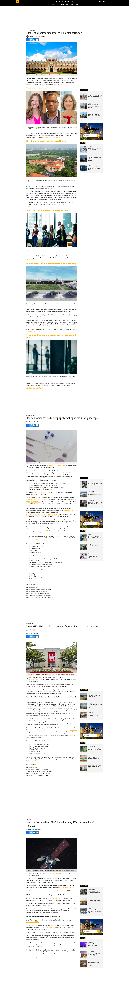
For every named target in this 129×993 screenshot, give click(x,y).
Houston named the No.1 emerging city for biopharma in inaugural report (62, 418)
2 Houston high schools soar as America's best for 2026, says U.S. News (94, 697)
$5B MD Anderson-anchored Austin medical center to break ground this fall (95, 902)
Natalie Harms (32, 36)
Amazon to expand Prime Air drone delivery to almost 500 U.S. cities (94, 911)
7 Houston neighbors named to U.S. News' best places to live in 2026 (95, 96)
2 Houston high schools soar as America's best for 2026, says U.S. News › (39, 589)
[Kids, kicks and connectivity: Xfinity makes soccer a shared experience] (83, 749)
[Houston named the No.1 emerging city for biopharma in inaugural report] (51, 447)
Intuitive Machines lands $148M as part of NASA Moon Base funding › (38, 963)
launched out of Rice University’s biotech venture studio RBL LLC (43, 514)
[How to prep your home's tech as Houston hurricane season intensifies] (83, 963)
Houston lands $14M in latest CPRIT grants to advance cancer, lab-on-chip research (95, 504)
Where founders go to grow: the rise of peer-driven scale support (94, 537)
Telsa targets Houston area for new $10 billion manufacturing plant (95, 493)
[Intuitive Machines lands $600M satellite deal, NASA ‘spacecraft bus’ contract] (51, 855)
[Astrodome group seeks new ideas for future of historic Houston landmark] (83, 706)
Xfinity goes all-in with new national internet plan (93, 944)
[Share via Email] (37, 39)
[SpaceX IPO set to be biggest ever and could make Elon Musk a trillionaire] (83, 158)
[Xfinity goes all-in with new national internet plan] (83, 945)
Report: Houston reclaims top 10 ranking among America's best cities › (39, 595)
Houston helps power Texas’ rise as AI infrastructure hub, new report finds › (39, 597)
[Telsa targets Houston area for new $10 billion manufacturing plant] (83, 494)
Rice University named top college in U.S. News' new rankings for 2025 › (39, 769)
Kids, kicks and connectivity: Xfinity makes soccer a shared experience (95, 748)
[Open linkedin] (108, 1)
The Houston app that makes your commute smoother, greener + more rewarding (95, 955)
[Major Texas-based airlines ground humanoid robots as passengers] (83, 484)
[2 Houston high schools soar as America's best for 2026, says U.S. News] (83, 696)
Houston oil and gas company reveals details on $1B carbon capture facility (51, 263)
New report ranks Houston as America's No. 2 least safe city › (37, 591)
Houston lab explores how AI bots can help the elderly (94, 149)
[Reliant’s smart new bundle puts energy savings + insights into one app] (83, 768)
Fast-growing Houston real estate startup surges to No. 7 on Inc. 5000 (95, 714)
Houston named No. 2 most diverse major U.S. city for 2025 (94, 114)
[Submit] (111, 2)
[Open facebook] (96, 1)
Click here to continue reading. (52, 137)
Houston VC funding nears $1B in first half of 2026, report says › (37, 593)
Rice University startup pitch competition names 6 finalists (46, 141)
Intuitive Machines (57, 873)
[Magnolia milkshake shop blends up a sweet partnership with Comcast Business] (83, 758)
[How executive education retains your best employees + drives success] (83, 556)
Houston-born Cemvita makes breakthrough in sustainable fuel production (94, 106)
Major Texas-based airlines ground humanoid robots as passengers (95, 484)
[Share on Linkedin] (34, 39)
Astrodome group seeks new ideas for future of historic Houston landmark (95, 706)
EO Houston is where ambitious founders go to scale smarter (94, 546)
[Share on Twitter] (31, 39)
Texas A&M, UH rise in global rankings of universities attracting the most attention (62, 628)
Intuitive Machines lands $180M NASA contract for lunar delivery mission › (39, 965)
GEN (48, 531)
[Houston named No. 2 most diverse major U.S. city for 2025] (83, 115)
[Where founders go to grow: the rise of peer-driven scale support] (83, 537)
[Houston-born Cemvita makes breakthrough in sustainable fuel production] (83, 106)
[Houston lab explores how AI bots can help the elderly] (83, 149)
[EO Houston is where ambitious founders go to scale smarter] (83, 547)
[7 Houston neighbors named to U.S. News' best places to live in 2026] (83, 96)
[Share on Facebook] (27, 39)
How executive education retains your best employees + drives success (94, 556)
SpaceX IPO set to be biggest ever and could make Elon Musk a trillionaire (94, 159)
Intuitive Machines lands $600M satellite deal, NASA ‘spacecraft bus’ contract (60, 824)
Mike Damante (29, 421)
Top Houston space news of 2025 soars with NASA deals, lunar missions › (39, 959)
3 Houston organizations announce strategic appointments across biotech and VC (51, 336)
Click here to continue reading (34, 260)
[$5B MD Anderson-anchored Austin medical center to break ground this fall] (83, 901)
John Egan (28, 829)
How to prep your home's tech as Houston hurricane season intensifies (94, 964)
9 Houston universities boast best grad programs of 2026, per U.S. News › (39, 771)
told (46, 531)
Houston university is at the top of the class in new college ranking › (38, 773)
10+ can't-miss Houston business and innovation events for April (47, 210)
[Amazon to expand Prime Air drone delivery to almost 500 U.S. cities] (83, 911)
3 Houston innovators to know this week (39, 88)
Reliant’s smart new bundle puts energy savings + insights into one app (95, 766)
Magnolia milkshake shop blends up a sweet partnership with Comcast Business (94, 759)
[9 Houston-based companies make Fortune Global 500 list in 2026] (83, 892)
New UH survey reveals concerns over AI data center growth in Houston (94, 168)
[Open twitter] (100, 1)
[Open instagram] (104, 1)
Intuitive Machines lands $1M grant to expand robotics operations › (38, 961)
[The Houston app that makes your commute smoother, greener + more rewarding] (83, 954)
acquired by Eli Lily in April (70, 510)
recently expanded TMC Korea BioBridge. (36, 540)
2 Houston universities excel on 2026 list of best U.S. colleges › (37, 775)
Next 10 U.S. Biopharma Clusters (57, 465)
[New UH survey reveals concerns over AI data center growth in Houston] (83, 168)
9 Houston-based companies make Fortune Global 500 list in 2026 (95, 891)
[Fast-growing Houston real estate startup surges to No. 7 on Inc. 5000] (83, 715)
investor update (40, 315)
